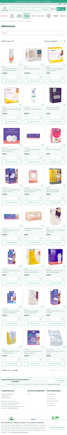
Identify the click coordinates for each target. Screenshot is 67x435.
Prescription (50, 403)
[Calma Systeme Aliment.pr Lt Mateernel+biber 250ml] (11, 55)
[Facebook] (64, 400)
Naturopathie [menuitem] (41, 16)
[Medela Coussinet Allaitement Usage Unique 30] (55, 55)
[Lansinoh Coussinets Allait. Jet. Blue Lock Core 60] (11, 176)
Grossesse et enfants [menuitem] (27, 16)
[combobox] (24, 9)
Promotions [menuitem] (5, 15)
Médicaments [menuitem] (63, 16)
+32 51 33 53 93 (12, 401)
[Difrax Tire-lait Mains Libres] (33, 55)
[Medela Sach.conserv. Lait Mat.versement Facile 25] (33, 257)
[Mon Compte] (55, 9)
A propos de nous (52, 394)
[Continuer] (64, 370)
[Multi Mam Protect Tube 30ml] (33, 95)
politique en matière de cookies (19, 432)
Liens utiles (50, 396)
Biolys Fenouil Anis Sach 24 (53, 149)
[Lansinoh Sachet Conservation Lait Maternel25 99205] (11, 297)
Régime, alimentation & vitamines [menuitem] (20, 16)
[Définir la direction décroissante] (65, 41)
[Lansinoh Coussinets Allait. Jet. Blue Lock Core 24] (11, 136)
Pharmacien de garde (53, 401)
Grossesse (21, 21)
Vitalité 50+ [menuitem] (34, 16)
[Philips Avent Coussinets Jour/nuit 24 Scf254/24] (55, 95)
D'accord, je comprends (57, 427)
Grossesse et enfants (11, 21)
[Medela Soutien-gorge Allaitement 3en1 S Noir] (55, 176)
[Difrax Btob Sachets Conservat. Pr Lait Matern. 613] (11, 337)
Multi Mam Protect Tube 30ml (32, 109)
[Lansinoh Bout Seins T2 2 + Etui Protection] (11, 257)
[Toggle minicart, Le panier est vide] (58, 8)
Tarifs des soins (51, 405)
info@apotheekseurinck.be (13, 403)
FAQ (29, 394)
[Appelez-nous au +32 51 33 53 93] (52, 9)
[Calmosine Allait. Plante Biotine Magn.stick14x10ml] (33, 176)
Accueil (3, 21)
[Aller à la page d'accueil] (4, 8)
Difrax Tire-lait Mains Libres (32, 68)
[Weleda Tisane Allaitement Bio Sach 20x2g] (33, 216)
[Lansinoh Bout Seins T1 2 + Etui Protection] (55, 297)
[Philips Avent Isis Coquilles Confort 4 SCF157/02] (33, 297)
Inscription (60, 380)
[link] (51, 370)
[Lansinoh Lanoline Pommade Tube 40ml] (33, 136)
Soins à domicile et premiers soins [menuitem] (49, 15)
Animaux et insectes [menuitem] (56, 16)
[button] (33, 33)
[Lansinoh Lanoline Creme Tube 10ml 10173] (11, 216)
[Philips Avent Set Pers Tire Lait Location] (55, 337)
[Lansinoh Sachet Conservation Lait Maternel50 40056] (55, 257)
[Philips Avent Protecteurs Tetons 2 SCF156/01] (55, 216)
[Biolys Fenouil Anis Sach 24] (55, 136)
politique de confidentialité (53, 384)
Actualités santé (51, 398)
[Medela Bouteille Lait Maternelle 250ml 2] (11, 95)
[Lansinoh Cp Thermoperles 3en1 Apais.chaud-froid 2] (33, 337)
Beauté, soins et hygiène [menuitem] (13, 16)
